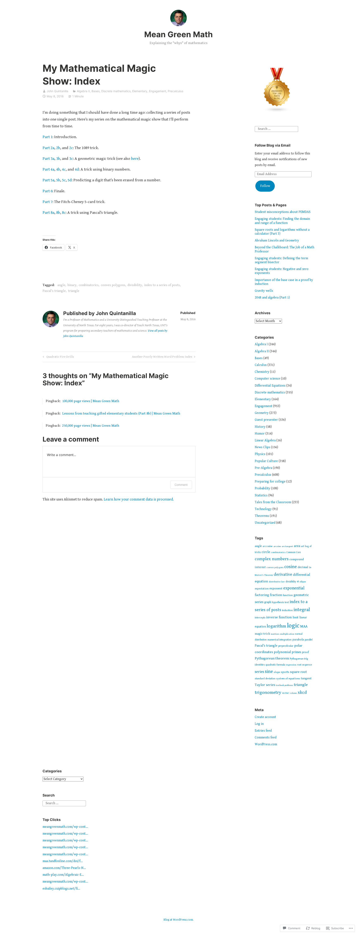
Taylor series (265, 685)
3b (58, 158)
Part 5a (48, 180)
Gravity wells (264, 291)
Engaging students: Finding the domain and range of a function (282, 221)
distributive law (277, 581)
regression (291, 664)
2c (71, 148)
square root (298, 672)
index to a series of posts (162, 285)
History (260, 427)
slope (277, 672)
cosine (290, 566)
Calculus (261, 365)
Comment (181, 484)
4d (77, 169)
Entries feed (263, 731)
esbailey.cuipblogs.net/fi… (61, 889)
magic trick (262, 633)
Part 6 (47, 191)
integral (302, 610)
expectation (262, 588)
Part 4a (48, 169)
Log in (259, 724)
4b (58, 169)
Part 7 (47, 201)
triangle (73, 291)
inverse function (279, 617)
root (299, 664)
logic (293, 625)
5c (64, 180)
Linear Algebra (265, 440)
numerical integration (280, 639)
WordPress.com (266, 744)
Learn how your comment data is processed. (139, 499)
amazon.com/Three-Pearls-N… (64, 868)
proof (305, 652)
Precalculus (175, 91)
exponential (294, 588)
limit (296, 617)
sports (285, 672)
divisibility (134, 285)
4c (64, 169)
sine (269, 671)
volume (293, 693)
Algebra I (261, 344)
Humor (260, 434)
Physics (260, 454)
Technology (263, 509)
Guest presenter (266, 420)
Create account (265, 717)
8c (64, 212)
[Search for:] (276, 129)
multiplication (287, 634)
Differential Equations (270, 386)
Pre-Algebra (263, 468)
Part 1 (47, 137)
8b (58, 212)
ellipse (303, 581)
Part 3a (48, 158)
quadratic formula (275, 664)
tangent (306, 678)
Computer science (267, 379)
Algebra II (83, 91)
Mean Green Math (178, 34)
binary (72, 285)
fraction (276, 595)
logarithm (276, 626)
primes (296, 652)
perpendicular (285, 645)
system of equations (288, 678)
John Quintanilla (57, 91)
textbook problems (284, 685)
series (259, 672)
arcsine (277, 546)
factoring (262, 595)
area (297, 546)
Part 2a (48, 148)
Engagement (157, 91)
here (135, 158)
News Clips (262, 447)
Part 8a (48, 212)
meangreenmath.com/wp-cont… (65, 827)
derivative (283, 574)
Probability (262, 488)
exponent (275, 588)
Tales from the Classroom (273, 502)
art (302, 546)
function (288, 595)
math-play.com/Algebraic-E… (63, 875)
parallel (309, 639)
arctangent (287, 546)
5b (58, 180)
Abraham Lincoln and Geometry (277, 240)
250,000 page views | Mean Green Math (90, 426)
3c (71, 158)
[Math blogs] (277, 111)
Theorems (262, 516)
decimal (303, 567)
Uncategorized (265, 523)
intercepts (260, 617)
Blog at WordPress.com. (178, 919)
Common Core (293, 552)
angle (61, 285)
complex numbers (272, 559)
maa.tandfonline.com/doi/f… (63, 861)
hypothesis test (280, 602)
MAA (303, 626)
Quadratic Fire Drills (58, 357)
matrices (275, 634)
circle (266, 552)
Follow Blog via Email (272, 145)
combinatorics (89, 285)
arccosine (268, 546)
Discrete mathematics (116, 91)
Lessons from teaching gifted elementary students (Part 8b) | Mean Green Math (121, 413)
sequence (307, 664)
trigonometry (268, 692)
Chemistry (262, 372)
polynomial (282, 652)
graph (267, 602)
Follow (265, 186)
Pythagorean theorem (272, 658)
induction (287, 610)
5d (70, 180)
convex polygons (113, 285)
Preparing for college (270, 482)
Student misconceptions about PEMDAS (283, 212)
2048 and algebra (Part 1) (272, 298)
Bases (96, 91)
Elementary (139, 91)
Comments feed (265, 737)
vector (285, 693)
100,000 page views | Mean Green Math (90, 401)
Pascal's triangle (54, 291)
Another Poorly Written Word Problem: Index (162, 357)
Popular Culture (266, 461)
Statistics (261, 495)
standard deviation (265, 678)
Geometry (262, 413)
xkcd (302, 692)
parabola (298, 639)
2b (58, 148)
